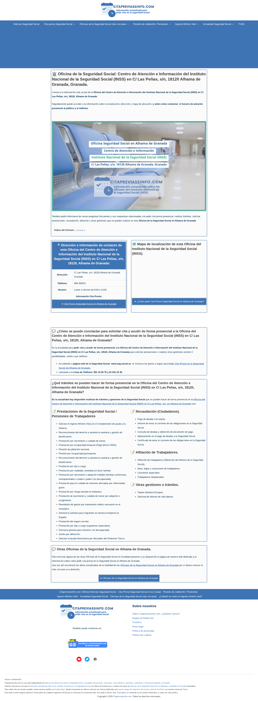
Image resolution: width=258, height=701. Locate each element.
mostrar (80, 230)
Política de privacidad (143, 631)
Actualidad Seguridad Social (94, 596)
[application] (73, 24)
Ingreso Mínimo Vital (67, 596)
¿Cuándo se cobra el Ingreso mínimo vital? (180, 596)
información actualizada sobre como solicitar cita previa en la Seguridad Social (59, 686)
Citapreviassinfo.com (122, 696)
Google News (60, 689)
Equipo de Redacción (143, 618)
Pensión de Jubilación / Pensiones (180, 592)
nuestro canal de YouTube (153, 689)
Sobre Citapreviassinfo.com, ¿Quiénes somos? (156, 614)
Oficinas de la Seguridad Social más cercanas (133, 596)
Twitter (185, 689)
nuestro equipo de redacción (129, 689)
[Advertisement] (129, 48)
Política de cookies (141, 635)
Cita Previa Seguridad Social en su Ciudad (139, 592)
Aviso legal (137, 626)
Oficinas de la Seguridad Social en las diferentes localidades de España (158, 686)
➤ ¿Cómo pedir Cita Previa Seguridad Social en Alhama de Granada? (169, 301)
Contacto (136, 622)
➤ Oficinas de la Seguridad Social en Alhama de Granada (129, 578)
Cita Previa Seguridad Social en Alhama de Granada (90, 304)
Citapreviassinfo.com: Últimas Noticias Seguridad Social (87, 592)
